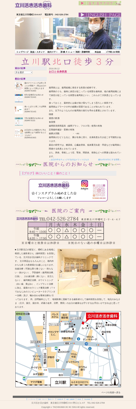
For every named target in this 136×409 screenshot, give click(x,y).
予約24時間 (112, 52)
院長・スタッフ (37, 52)
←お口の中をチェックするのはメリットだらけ (69, 159)
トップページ (22, 52)
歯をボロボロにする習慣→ (109, 159)
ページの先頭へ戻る (111, 392)
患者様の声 (67, 52)
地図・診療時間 (82, 52)
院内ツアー (52, 52)
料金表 (97, 52)
